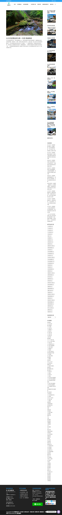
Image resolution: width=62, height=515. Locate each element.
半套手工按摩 (49, 458)
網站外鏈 (49, 429)
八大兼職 (49, 358)
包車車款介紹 (33, 4)
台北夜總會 (49, 447)
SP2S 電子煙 (49, 323)
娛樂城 (48, 438)
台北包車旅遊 (51, 261)
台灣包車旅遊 (51, 269)
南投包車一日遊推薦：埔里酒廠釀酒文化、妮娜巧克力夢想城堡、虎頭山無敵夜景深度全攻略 (51, 178)
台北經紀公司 (49, 471)
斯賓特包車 (50, 278)
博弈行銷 (49, 442)
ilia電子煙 (49, 336)
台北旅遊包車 (51, 263)
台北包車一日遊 (51, 257)
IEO (16, 513)
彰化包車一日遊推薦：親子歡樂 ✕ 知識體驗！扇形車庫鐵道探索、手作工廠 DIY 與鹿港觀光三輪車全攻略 (51, 147)
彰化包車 (50, 276)
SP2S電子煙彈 (50, 347)
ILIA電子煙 (49, 331)
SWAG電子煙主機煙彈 (51, 377)
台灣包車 (50, 267)
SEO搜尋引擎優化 (50, 365)
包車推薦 (50, 238)
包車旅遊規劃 (25, 4)
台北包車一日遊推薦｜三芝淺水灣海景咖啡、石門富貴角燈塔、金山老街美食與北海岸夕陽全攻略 (51, 209)
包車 (49, 236)
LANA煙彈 (49, 354)
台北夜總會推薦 (50, 451)
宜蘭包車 (50, 271)
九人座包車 (50, 232)
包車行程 (49, 409)
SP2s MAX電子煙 (50, 339)
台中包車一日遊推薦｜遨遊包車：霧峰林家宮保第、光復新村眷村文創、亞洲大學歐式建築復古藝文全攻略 (51, 193)
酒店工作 (49, 456)
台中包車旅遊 (49, 434)
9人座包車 (50, 230)
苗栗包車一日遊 (51, 300)
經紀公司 (49, 406)
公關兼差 (49, 422)
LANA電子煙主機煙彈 (51, 379)
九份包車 (50, 234)
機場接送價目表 (45, 4)
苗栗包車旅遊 (51, 304)
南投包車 (50, 243)
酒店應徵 (49, 421)
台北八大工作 (49, 361)
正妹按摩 (49, 463)
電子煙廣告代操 (50, 368)
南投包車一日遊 (51, 245)
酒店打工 (49, 469)
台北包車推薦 (51, 259)
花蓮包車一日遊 (51, 294)
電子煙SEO (49, 370)
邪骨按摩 (49, 453)
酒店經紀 (49, 360)
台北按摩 (49, 460)
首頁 (15, 4)
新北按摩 (49, 473)
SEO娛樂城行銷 (50, 445)
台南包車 (50, 265)
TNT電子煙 (49, 371)
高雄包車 (50, 311)
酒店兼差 (49, 419)
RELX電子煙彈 (50, 355)
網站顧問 (49, 338)
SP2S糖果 (49, 396)
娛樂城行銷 (49, 444)
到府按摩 (49, 322)
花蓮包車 (50, 292)
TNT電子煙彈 (49, 412)
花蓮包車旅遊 (51, 296)
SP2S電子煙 (49, 334)
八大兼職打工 (49, 329)
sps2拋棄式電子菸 (50, 344)
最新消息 (51, 4)
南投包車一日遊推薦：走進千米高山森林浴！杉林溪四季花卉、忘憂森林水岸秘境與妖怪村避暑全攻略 (51, 163)
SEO (48, 416)
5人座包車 (50, 226)
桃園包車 (50, 286)
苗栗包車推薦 (51, 302)
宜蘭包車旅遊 (51, 274)
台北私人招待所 (50, 397)
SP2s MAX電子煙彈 (51, 341)
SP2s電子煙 (49, 342)
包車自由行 (50, 241)
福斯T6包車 (50, 290)
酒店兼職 (49, 357)
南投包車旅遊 (51, 247)
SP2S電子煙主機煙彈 (51, 383)
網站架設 (49, 367)
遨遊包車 (50, 309)
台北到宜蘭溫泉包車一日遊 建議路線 (19, 38)
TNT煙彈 (49, 373)
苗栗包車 (50, 298)
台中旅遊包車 (51, 253)
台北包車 (50, 255)
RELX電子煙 (49, 332)
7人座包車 (50, 228)
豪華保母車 (50, 305)
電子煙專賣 (49, 325)
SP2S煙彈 (49, 350)
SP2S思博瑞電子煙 (50, 395)
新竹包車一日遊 (51, 282)
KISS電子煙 (49, 335)
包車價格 (49, 413)
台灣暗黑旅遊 (49, 403)
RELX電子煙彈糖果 (50, 345)
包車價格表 (19, 4)
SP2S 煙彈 (49, 326)
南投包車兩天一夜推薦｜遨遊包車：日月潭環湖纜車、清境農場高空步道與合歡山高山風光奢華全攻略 (51, 186)
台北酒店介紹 (49, 450)
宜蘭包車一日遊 (51, 273)
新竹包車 (50, 280)
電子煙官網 (49, 392)
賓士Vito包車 (50, 307)
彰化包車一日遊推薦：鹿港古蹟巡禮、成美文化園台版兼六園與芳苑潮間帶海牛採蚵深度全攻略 (51, 155)
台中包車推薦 (51, 251)
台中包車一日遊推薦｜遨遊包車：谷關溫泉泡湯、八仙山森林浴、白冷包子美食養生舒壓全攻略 (51, 201)
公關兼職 (49, 424)
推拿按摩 (49, 402)
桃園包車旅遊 (51, 288)
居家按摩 (49, 474)
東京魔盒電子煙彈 (50, 352)
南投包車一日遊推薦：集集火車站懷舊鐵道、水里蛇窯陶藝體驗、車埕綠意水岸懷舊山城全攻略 (51, 170)
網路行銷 (49, 364)
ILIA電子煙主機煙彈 (51, 384)
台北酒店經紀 (49, 363)
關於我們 (39, 4)
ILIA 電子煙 (49, 328)
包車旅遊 (50, 240)
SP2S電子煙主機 (50, 351)
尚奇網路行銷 (49, 405)
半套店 (48, 461)
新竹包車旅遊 (51, 284)
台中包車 (50, 249)
